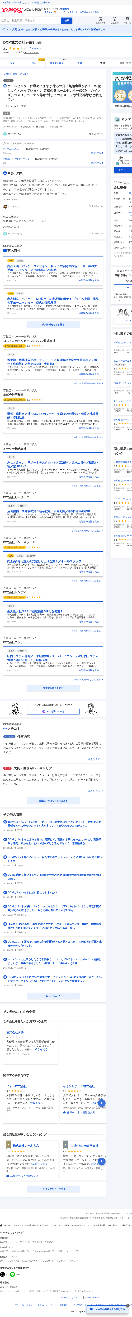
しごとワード (62, 1261)
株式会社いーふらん (26, 1145)
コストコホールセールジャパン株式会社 (29, 340)
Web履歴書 (37, 1242)
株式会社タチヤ (16, 1032)
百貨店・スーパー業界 (13, 52)
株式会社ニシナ (13, 642)
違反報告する (97, 134)
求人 (38, 61)
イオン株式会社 (16, 1086)
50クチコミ (37, 48)
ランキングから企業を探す (44, 1251)
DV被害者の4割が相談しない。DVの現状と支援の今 (26, 2)
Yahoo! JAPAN (92, 1297)
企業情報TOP (33, 1225)
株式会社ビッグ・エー (17, 497)
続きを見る (94, 759)
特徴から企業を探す (21, 1251)
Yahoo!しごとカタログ (13, 1225)
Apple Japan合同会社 (84, 1145)
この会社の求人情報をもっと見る (86, 383)
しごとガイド (48, 1261)
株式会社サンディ (14, 592)
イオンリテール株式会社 (79, 1086)
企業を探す (100, 23)
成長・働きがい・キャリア (33, 768)
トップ (11, 63)
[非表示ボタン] (128, 1306)
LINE (18, 1274)
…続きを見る (40, 1049)
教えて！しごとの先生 (9, 1261)
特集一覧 (127, 23)
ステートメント (82, 1305)
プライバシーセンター (47, 1305)
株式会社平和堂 (13, 394)
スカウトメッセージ (8, 1242)
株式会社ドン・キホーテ (19, 542)
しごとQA (114, 23)
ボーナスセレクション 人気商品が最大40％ (78, 12)
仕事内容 (23, 736)
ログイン (48, 12)
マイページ (25, 1242)
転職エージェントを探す (69, 1251)
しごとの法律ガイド (30, 1261)
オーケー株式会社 (14, 448)
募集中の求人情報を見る (81, 1112)
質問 (102, 63)
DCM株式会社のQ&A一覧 (104, 1225)
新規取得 (65, 9)
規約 (64, 1305)
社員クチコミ (58, 61)
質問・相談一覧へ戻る (17, 74)
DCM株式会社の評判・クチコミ (75, 1225)
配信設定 (49, 1242)
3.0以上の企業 (32, 52)
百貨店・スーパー (50, 1225)
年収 (79, 63)
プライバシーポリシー (24, 1305)
